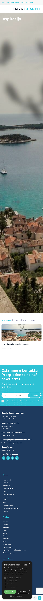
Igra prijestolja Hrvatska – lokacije (15, 344)
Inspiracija (7, 320)
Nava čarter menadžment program (14, 550)
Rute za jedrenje (8, 494)
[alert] (17, 580)
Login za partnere (8, 497)
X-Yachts (6, 539)
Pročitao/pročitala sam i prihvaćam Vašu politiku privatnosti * (22, 401)
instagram (8, 458)
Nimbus (5, 530)
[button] (17, 596)
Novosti (5, 511)
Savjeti (25, 320)
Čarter (5, 475)
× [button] (29, 563)
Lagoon (5, 525)
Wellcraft (6, 527)
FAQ (4, 502)
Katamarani (7, 480)
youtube (17, 458)
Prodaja (15, 3)
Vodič (32, 320)
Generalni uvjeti (8, 505)
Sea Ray (5, 533)
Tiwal (4, 542)
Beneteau (6, 522)
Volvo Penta (27, 3)
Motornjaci (6, 486)
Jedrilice (5, 483)
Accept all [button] (10, 592)
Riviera (5, 536)
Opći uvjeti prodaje (9, 553)
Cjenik (5, 500)
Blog (4, 491)
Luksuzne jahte (8, 488)
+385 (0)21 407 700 (8, 418)
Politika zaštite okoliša (10, 508)
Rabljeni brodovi (8, 547)
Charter (5, 3)
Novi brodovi (7, 544)
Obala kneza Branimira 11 (10, 416)
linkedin (3, 458)
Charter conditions (20, 574)
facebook (12, 458)
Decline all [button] (24, 592)
